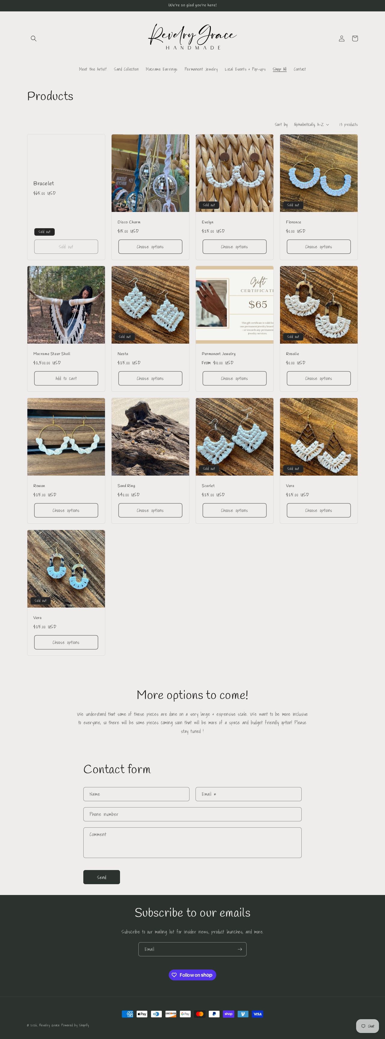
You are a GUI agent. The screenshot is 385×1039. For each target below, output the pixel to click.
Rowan (39, 486)
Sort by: (281, 124)
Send (101, 877)
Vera (290, 486)
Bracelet (43, 183)
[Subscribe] (239, 949)
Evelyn (208, 222)
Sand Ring (126, 486)
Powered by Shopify (75, 1025)
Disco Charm (129, 222)
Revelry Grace (49, 1025)
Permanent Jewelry (219, 354)
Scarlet (208, 486)
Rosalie (292, 354)
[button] (33, 38)
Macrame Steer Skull (51, 354)
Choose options (150, 246)
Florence (293, 222)
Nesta (123, 354)
